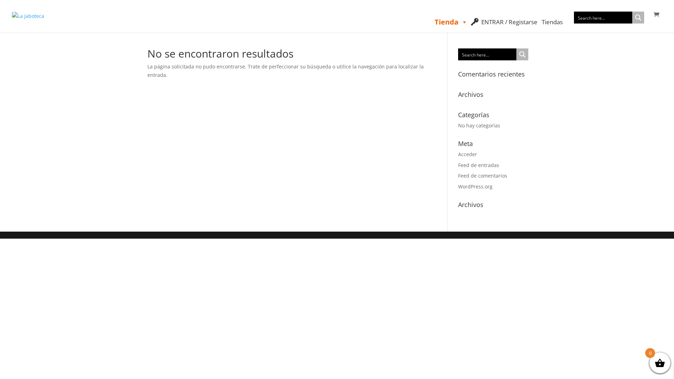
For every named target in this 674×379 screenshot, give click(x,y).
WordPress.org (475, 186)
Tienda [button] (446, 22)
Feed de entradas (478, 165)
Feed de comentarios (482, 175)
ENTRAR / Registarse (509, 22)
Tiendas (552, 22)
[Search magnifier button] (638, 18)
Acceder (467, 154)
